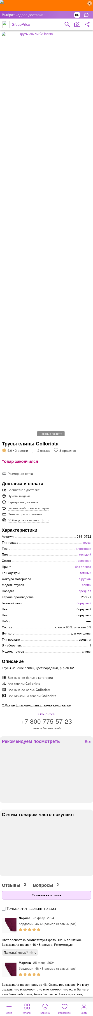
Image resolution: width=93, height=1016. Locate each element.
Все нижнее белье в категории (30, 677)
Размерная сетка (20, 473)
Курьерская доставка (23, 502)
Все (88, 741)
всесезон (84, 560)
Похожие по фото (51, 433)
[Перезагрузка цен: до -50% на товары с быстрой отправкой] (46, 5)
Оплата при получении (25, 514)
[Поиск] (67, 24)
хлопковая (83, 548)
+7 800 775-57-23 (46, 721)
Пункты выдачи (19, 496)
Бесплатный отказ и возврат (28, 508)
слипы (86, 584)
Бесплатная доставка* (24, 489)
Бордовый (84, 603)
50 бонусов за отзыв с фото (28, 520)
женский (85, 554)
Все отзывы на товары (32, 695)
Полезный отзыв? (20, 952)
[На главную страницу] (5, 24)
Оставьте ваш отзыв (46, 895)
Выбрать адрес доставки (22, 14)
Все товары (24, 683)
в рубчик (85, 578)
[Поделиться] (87, 24)
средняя (85, 590)
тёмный (85, 572)
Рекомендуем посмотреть (31, 741)
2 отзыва (43, 450)
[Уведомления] (87, 15)
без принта (83, 566)
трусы (87, 542)
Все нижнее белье (29, 689)
